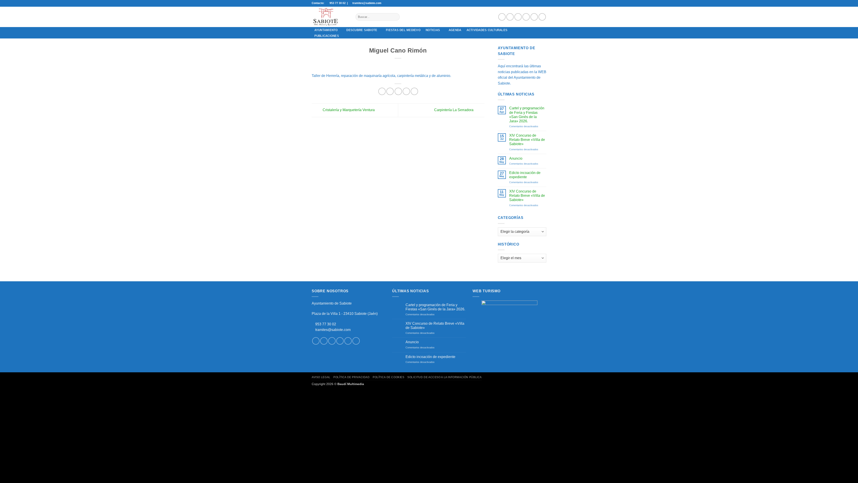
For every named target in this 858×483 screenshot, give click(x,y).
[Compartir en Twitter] (390, 91)
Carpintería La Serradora (454, 110)
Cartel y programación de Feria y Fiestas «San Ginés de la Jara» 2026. (526, 114)
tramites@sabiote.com (332, 330)
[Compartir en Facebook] (382, 91)
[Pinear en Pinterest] (406, 91)
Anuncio (515, 158)
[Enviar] (395, 17)
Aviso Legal (321, 377)
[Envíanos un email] (526, 17)
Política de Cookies (388, 377)
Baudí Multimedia (350, 384)
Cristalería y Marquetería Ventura (348, 110)
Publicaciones (326, 36)
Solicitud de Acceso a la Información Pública (444, 377)
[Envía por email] (398, 91)
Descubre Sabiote (361, 30)
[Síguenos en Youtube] (542, 17)
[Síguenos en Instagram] (510, 17)
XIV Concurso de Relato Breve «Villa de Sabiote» (527, 139)
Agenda (455, 30)
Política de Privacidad (351, 377)
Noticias (433, 30)
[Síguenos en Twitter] (518, 17)
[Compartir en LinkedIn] (414, 91)
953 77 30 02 (325, 324)
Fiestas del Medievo (403, 30)
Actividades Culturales (487, 30)
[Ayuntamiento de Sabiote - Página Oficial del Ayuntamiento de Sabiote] (330, 17)
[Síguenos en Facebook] (502, 17)
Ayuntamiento (326, 30)
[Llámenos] (534, 17)
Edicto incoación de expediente (524, 175)
